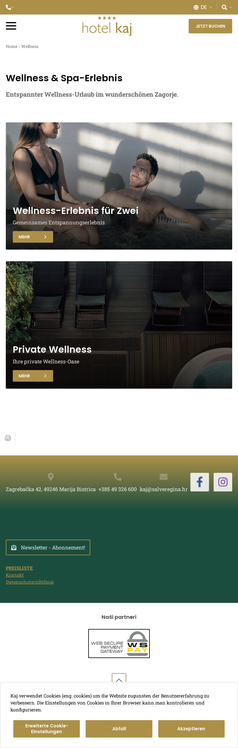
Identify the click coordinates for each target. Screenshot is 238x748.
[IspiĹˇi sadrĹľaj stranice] (8, 438)
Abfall (119, 729)
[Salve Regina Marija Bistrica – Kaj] (106, 26)
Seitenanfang (119, 680)
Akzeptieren (191, 729)
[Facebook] (199, 482)
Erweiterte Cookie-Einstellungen (46, 729)
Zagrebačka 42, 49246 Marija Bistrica (51, 489)
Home (11, 46)
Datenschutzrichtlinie (30, 582)
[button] (10, 7)
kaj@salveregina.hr (164, 489)
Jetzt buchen (210, 26)
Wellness (30, 46)
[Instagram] (223, 482)
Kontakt (15, 575)
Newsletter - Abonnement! (53, 547)
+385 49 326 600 (117, 489)
